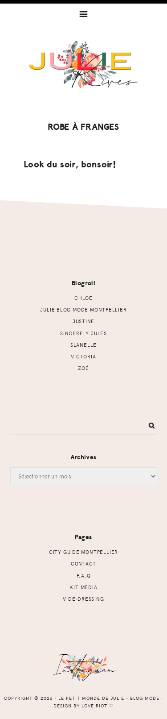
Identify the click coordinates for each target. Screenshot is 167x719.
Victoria (83, 356)
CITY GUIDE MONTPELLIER (83, 552)
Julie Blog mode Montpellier (83, 309)
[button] (83, 13)
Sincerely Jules (83, 333)
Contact (84, 563)
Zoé (83, 368)
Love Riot (94, 705)
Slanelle (83, 344)
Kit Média (83, 587)
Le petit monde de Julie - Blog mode (83, 74)
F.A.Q (84, 575)
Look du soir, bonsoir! (70, 164)
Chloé (83, 298)
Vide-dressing (83, 598)
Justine (84, 321)
